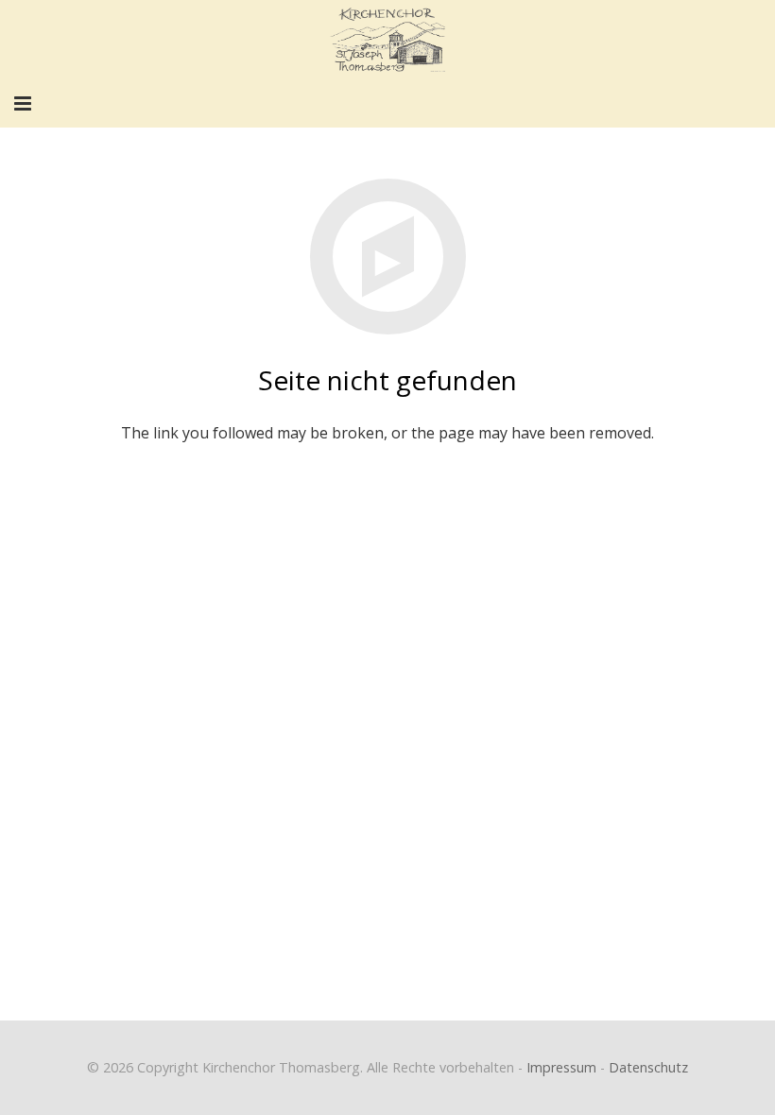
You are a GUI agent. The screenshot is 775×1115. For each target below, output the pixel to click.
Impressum (561, 1067)
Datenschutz (648, 1067)
